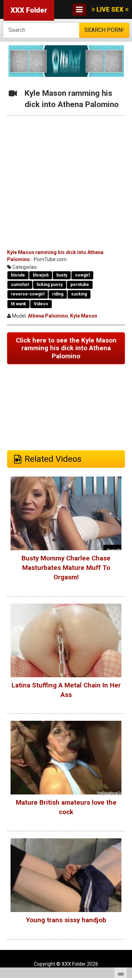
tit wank (18, 303)
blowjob (41, 275)
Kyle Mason (83, 316)
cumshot (20, 284)
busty (61, 275)
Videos (41, 303)
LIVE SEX (110, 9)
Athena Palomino (48, 316)
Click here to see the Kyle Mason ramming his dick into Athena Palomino (66, 348)
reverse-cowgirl (27, 294)
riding (57, 294)
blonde (18, 275)
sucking (79, 294)
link (125, 868)
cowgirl (82, 275)
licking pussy (50, 284)
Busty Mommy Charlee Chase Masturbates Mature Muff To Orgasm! (66, 567)
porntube (79, 284)
